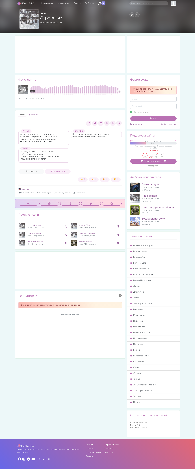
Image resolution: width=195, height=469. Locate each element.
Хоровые (137, 396)
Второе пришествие (143, 275)
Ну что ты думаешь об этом (158, 207)
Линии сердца (150, 184)
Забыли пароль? (169, 124)
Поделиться (59, 171)
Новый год (138, 321)
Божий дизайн (85, 242)
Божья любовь (139, 257)
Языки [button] (76, 3)
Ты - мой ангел (34, 225)
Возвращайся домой (154, 218)
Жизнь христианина (142, 304)
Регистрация (136, 124)
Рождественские (141, 356)
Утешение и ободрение (144, 385)
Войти (153, 118)
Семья (136, 367)
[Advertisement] (70, 54)
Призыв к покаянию (142, 333)
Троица (136, 379)
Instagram (109, 448)
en (49, 459)
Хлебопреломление (142, 391)
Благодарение (140, 251)
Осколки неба (34, 233)
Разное (136, 350)
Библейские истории (143, 246)
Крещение (138, 309)
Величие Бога (139, 263)
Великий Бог (84, 225)
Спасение (138, 373)
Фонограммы (46, 3)
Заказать (89, 456)
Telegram (108, 452)
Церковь (137, 402)
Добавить (89, 3)
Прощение (138, 344)
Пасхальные (139, 327)
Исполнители (63, 3)
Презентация (34, 115)
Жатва (136, 298)
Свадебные (138, 362)
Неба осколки (150, 196)
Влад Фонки (25, 189)
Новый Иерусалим (51, 22)
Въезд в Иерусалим (142, 280)
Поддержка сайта (93, 452)
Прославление (140, 338)
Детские (137, 286)
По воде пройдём (87, 233)
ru (39, 459)
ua (44, 459)
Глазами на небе (35, 242)
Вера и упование (141, 269)
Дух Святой (138, 292)
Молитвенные (139, 315)
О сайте (89, 448)
